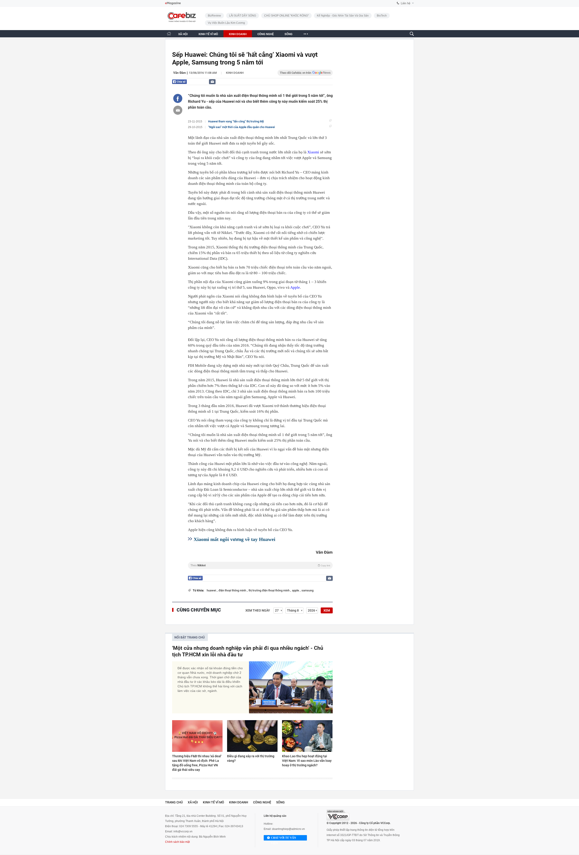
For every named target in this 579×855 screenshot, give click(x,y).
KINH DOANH (238, 34)
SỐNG (288, 34)
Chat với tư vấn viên (283, 838)
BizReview (214, 15)
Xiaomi (313, 152)
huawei (212, 590)
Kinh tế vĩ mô (213, 802)
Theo (260, 565)
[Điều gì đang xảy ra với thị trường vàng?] (252, 736)
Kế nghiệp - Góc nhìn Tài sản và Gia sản (343, 15)
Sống (280, 802)
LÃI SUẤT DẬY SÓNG (242, 15)
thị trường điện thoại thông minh (269, 590)
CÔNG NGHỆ (265, 34)
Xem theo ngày (257, 610)
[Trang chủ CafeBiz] (169, 33)
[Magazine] (173, 3)
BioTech (382, 15)
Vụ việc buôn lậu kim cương (226, 22)
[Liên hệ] (212, 81)
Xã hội (193, 802)
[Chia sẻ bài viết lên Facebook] (177, 98)
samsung (307, 590)
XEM (326, 610)
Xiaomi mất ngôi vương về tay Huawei (234, 539)
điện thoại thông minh (232, 590)
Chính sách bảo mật (177, 841)
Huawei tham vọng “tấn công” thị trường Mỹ (236, 121)
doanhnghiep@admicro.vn (288, 829)
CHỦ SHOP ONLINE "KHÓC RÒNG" (286, 15)
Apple (295, 287)
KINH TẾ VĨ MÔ (208, 34)
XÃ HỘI (183, 34)
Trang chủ (174, 802)
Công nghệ (262, 802)
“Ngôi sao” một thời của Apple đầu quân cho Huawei (241, 127)
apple (296, 590)
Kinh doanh (235, 72)
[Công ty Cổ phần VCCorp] (338, 815)
